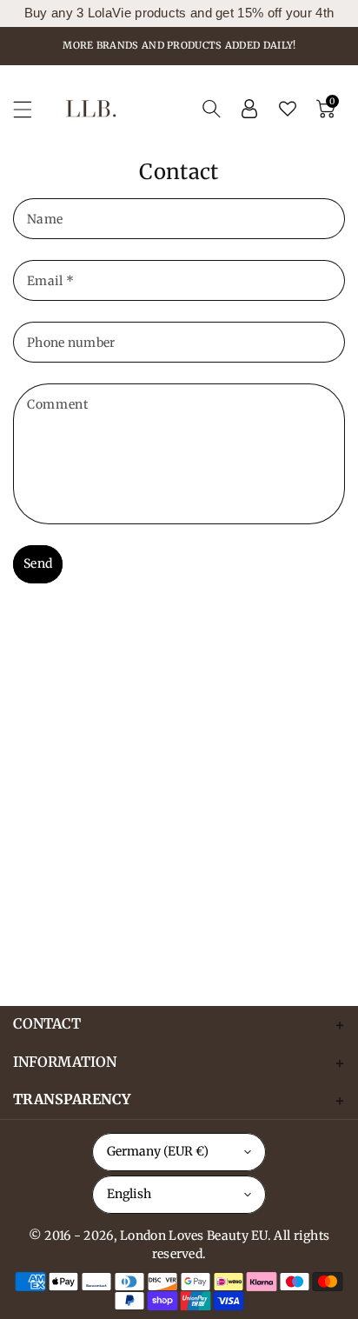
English (129, 1194)
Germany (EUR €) (158, 1151)
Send (37, 563)
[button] (30, 109)
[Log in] (249, 109)
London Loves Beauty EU (194, 1235)
